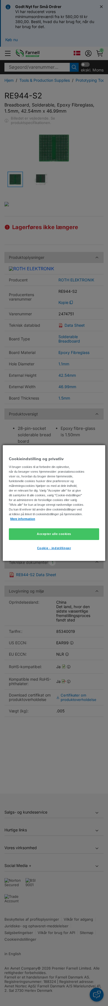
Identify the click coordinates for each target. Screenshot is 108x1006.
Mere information (22, 519)
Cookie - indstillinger (54, 548)
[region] (54, 503)
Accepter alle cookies (54, 534)
